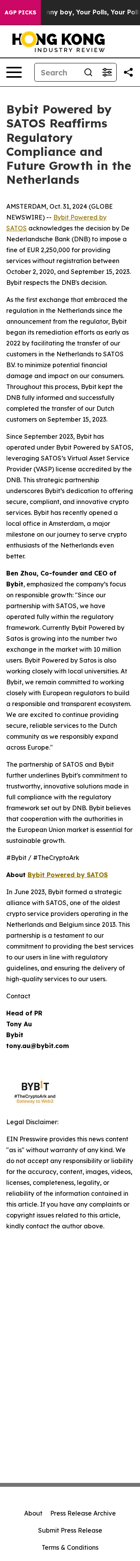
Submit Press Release (70, 1530)
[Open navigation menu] (14, 72)
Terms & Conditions (70, 1547)
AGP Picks (20, 12)
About (33, 1513)
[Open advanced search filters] (107, 72)
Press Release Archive (83, 1513)
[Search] (88, 72)
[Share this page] (128, 72)
